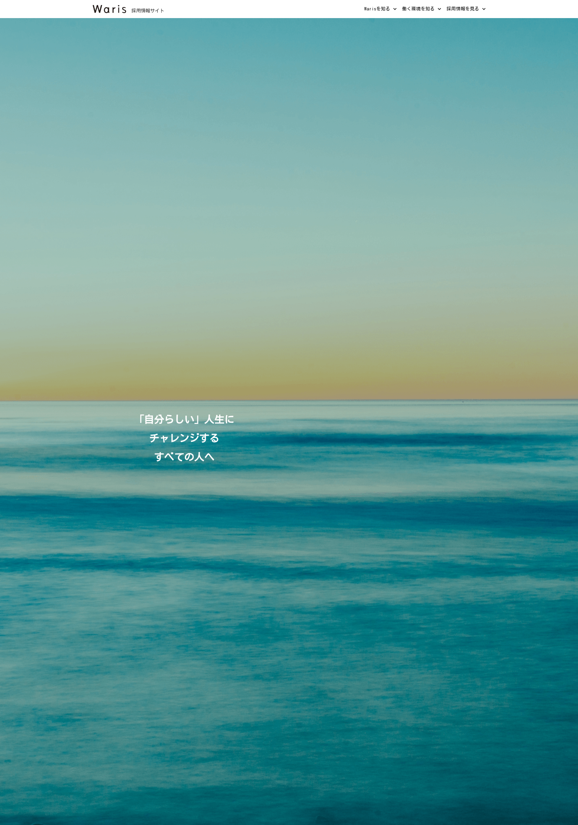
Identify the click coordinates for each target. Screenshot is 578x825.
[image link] (109, 8)
